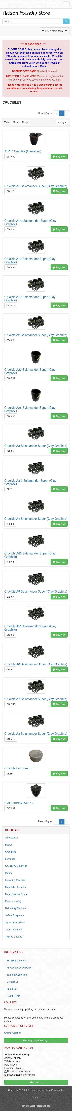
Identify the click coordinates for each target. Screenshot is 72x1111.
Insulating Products (15, 880)
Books (8, 844)
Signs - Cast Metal (15, 922)
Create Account (12, 1032)
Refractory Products (15, 908)
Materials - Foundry (15, 887)
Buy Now (60, 156)
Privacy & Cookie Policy (19, 967)
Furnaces (10, 858)
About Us (11, 988)
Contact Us (12, 981)
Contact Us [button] (37, 1082)
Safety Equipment (14, 915)
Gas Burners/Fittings (16, 865)
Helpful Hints (13, 995)
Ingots (8, 873)
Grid (26, 122)
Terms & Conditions (17, 974)
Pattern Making (13, 901)
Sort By (61, 122)
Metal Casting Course (16, 894)
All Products (11, 837)
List (17, 122)
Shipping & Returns (17, 960)
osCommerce (36, 1097)
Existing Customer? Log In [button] (37, 1040)
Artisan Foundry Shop (39, 1090)
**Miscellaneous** (14, 936)
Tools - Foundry (13, 929)
